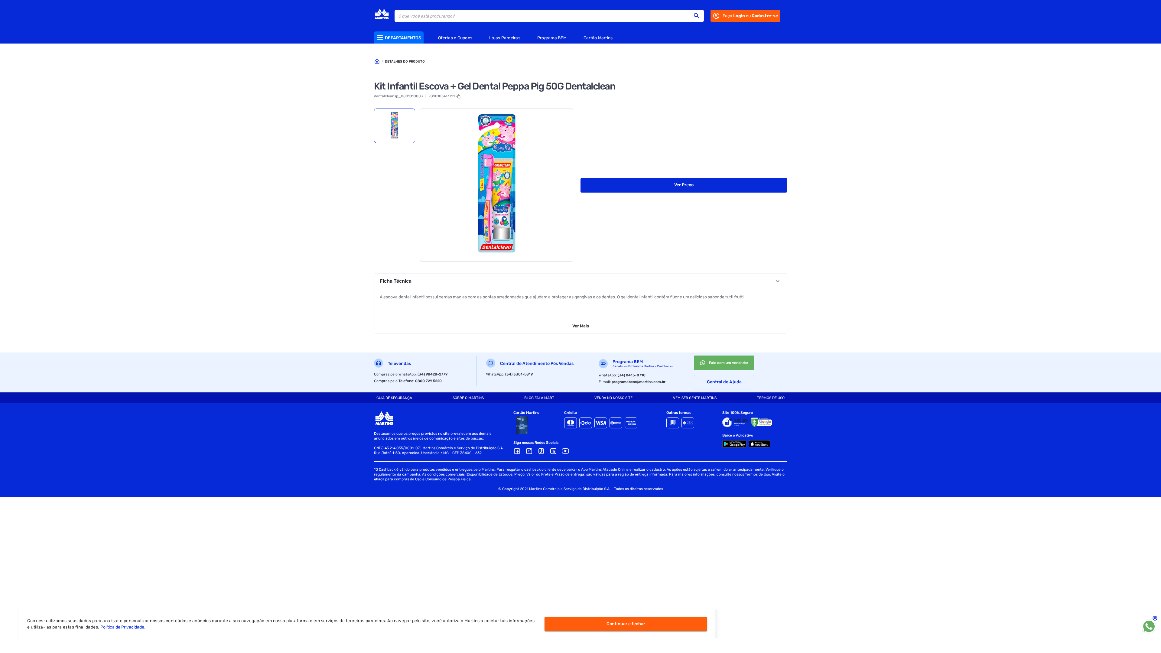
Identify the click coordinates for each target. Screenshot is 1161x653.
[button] (698, 15)
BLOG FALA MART (539, 398)
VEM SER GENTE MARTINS (695, 398)
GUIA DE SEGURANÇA (394, 398)
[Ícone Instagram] (529, 451)
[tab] (394, 126)
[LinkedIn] (553, 451)
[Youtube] (565, 451)
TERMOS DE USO (771, 398)
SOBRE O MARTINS (468, 398)
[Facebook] (517, 451)
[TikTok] (541, 451)
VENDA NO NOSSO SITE (613, 398)
